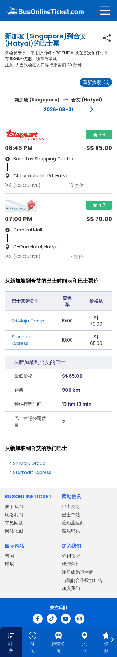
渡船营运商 (73, 522)
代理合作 (71, 564)
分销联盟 (71, 556)
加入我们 (71, 588)
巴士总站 (71, 514)
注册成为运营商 (78, 572)
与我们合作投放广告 (82, 580)
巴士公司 (71, 506)
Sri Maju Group (28, 321)
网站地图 (14, 531)
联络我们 (14, 514)
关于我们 (14, 506)
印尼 (9, 564)
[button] (11, 642)
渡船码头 (71, 531)
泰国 (9, 556)
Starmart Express (22, 340)
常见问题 (14, 522)
